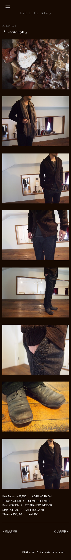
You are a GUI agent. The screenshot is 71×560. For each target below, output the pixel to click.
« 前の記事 (9, 531)
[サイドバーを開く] (7, 7)
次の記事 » (61, 531)
